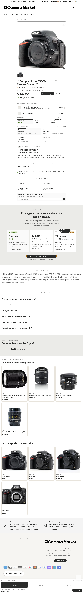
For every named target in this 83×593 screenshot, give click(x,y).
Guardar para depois (41, 178)
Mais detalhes (62, 118)
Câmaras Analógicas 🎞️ (50, 2)
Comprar (77, 590)
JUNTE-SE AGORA (60, 560)
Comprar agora (47, 94)
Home (5, 14)
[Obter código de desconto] (64, 199)
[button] (78, 7)
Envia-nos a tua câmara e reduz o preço (30, 90)
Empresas (32, 2)
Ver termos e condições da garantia (41, 260)
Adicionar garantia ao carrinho (41, 256)
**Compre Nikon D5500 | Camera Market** (22, 14)
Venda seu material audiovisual (60, 524)
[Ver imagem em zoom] (63, 24)
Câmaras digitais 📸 (69, 2)
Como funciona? (77, 580)
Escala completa (61, 126)
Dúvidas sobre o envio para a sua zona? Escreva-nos (34, 100)
